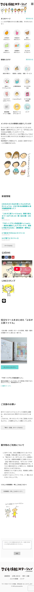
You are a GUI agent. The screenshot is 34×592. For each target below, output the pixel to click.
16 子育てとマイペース (10, 238)
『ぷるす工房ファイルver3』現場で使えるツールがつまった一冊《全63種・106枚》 (16, 215)
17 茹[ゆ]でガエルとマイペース (13, 233)
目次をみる (29, 18)
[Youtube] (13, 257)
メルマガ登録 (14, 579)
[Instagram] (9, 257)
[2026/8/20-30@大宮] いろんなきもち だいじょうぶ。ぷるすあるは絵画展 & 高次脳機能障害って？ (16, 206)
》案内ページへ (6, 386)
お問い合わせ (16, 576)
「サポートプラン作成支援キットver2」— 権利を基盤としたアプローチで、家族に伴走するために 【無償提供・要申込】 (16, 225)
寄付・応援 (25, 576)
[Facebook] (6, 257)
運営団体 (7, 576)
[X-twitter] (3, 257)
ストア (22, 579)
